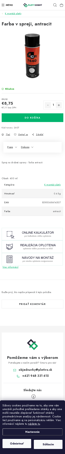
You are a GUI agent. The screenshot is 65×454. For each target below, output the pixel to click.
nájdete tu (34, 424)
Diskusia (25, 147)
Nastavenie (32, 432)
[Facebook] (34, 396)
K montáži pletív (52, 184)
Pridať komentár (32, 304)
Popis (10, 147)
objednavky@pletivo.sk (35, 370)
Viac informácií (10, 267)
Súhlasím (48, 444)
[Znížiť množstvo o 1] (48, 105)
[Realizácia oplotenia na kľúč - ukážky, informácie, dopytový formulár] (32, 246)
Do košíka (32, 117)
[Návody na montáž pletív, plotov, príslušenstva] (32, 259)
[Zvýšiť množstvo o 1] (59, 105)
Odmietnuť (17, 443)
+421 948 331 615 (35, 376)
